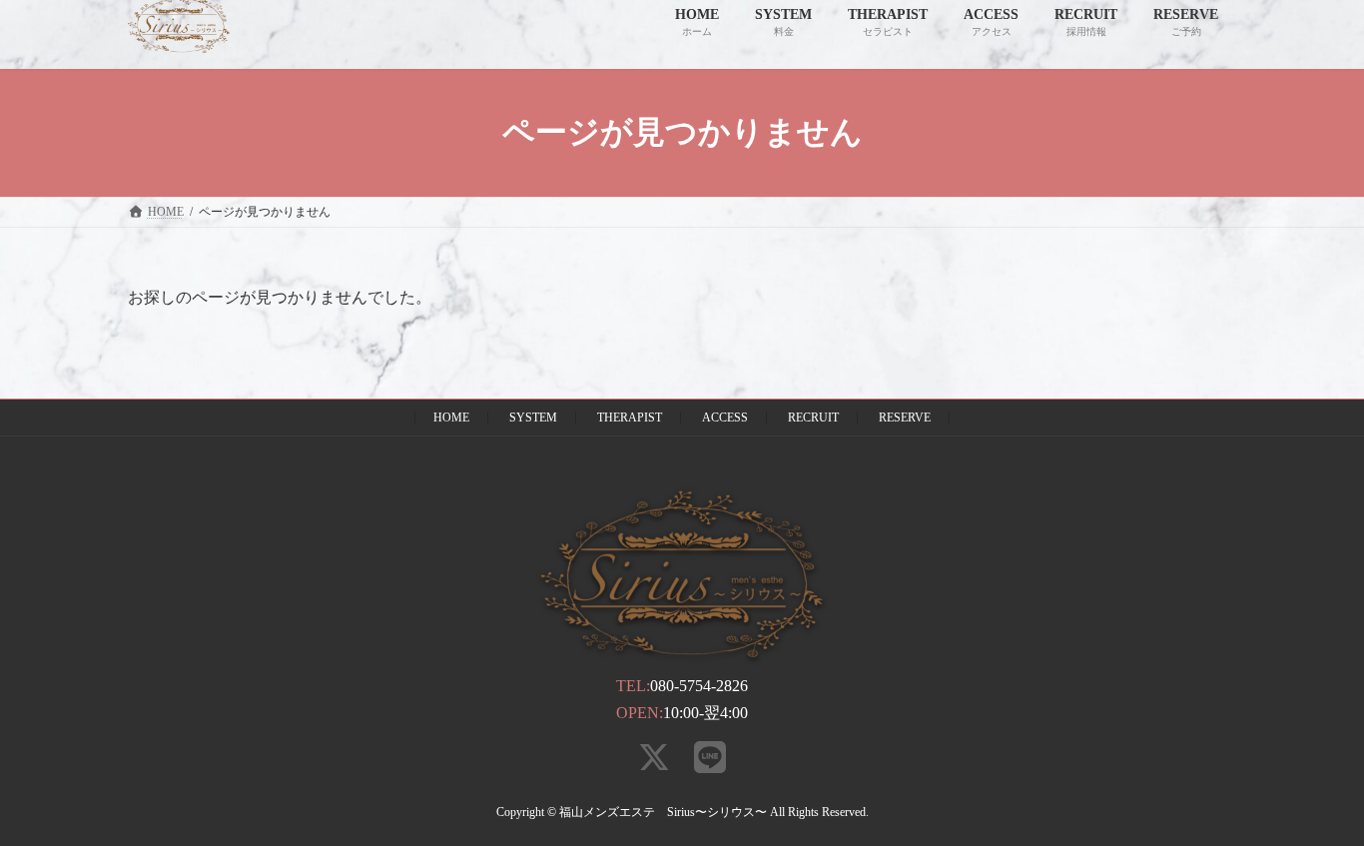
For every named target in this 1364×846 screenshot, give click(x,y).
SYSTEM (533, 417)
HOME (451, 417)
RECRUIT (813, 417)
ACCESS (725, 417)
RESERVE (905, 417)
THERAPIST (629, 417)
